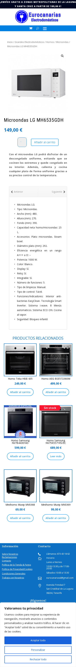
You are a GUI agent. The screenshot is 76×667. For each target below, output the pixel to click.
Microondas (62, 42)
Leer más (55, 456)
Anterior (18, 191)
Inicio (10, 42)
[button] (62, 56)
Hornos (50, 42)
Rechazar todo (38, 659)
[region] (38, 634)
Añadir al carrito (44, 142)
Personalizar (38, 649)
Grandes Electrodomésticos (29, 42)
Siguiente (57, 191)
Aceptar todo (38, 640)
